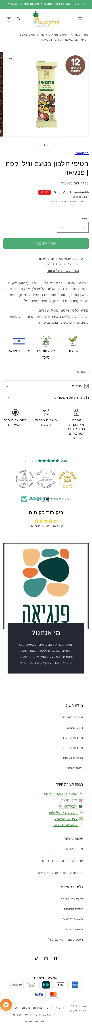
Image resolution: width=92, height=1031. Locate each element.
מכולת (76, 34)
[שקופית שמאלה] (56, 145)
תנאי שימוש (75, 727)
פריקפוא (75, 1010)
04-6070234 (68, 806)
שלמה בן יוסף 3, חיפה (61, 794)
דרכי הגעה (69, 800)
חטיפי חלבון (27, 34)
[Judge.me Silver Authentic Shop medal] (46, 479)
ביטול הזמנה (74, 768)
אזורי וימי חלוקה (72, 899)
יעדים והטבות (73, 909)
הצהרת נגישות (73, 758)
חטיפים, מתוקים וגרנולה (54, 34)
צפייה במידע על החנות (63, 270)
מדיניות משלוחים (46, 1014)
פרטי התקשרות (22, 1014)
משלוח (72, 201)
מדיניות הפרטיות (32, 1007)
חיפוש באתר (74, 929)
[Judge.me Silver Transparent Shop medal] (24, 479)
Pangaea (82, 153)
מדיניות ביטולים (34, 1021)
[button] (80, 19)
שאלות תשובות (72, 717)
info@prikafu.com (63, 812)
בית (86, 34)
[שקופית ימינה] (36, 145)
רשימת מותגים (73, 919)
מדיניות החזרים (72, 747)
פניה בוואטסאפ (66, 818)
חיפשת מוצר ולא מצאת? (65, 939)
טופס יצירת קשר (65, 824)
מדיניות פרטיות (72, 737)
